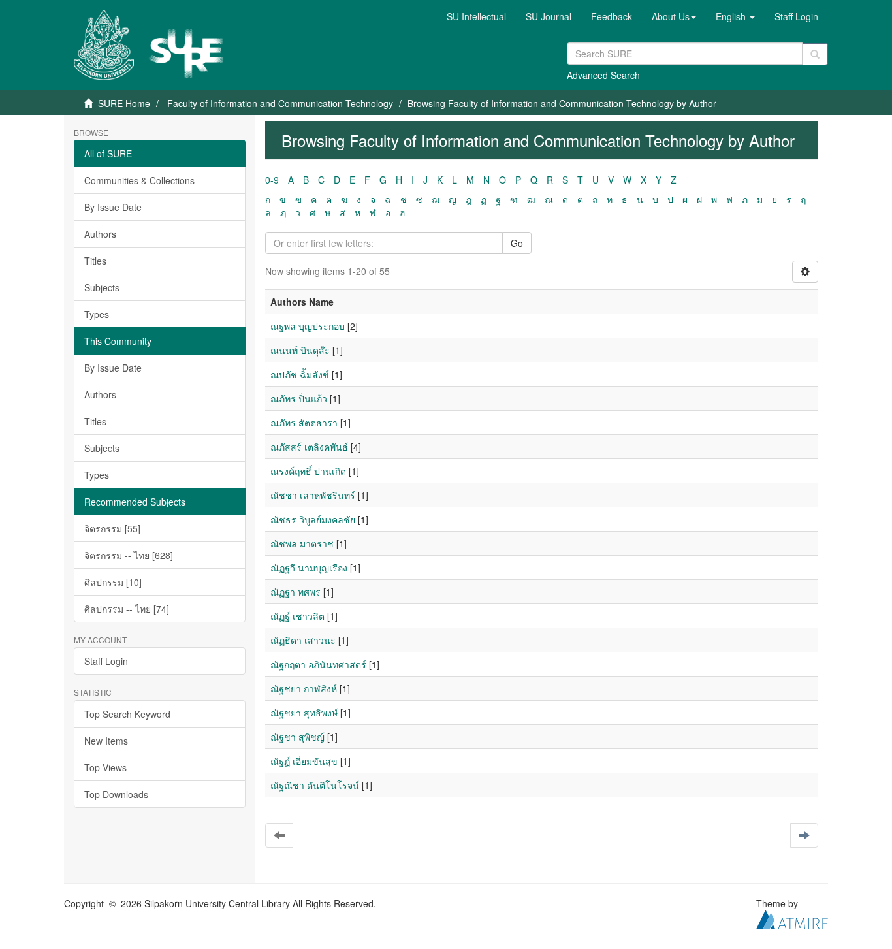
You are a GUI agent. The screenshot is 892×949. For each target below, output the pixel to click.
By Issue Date (113, 207)
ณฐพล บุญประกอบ (307, 325)
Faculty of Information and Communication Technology (280, 103)
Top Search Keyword (127, 713)
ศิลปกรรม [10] (113, 581)
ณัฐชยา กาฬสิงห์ (303, 688)
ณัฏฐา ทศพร (295, 591)
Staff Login (106, 661)
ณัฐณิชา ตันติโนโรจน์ (314, 785)
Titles (95, 260)
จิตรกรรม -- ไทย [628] (128, 555)
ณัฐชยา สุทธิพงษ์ (304, 712)
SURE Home (124, 103)
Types (96, 314)
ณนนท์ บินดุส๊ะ (300, 350)
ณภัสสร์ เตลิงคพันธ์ (309, 446)
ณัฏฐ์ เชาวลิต (297, 615)
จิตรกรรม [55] (112, 528)
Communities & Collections (139, 180)
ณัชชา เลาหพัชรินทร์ (312, 495)
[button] (674, 16)
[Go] (815, 54)
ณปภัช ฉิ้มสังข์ (299, 374)
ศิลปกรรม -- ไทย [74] (126, 608)
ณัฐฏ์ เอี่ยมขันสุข (304, 760)
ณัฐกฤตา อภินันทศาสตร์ (318, 664)
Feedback (611, 16)
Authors (100, 233)
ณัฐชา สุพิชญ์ (297, 736)
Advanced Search (603, 75)
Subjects (101, 287)
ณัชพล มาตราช (302, 543)
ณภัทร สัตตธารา (304, 422)
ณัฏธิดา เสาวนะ (303, 640)
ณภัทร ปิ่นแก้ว (298, 398)
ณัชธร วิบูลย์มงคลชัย (312, 519)
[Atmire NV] (792, 918)
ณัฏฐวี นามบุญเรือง (308, 567)
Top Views (105, 767)
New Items (106, 740)
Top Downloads (116, 794)
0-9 (272, 179)
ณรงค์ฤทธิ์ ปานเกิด (308, 470)
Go (517, 242)
